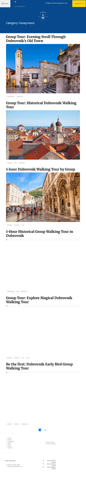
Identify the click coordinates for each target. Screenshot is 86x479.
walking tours (20, 96)
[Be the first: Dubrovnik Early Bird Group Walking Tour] (43, 396)
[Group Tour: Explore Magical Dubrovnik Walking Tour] (43, 329)
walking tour (22, 162)
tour (15, 162)
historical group (10, 291)
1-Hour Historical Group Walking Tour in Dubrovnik (39, 234)
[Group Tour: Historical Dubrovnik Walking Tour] (43, 134)
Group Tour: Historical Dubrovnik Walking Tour (41, 105)
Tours (27, 357)
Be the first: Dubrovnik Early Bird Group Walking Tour (39, 366)
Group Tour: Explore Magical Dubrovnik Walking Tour (39, 300)
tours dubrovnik (10, 96)
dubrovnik (9, 225)
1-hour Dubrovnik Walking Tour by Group (40, 169)
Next (45, 430)
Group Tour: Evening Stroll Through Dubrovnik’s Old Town (36, 39)
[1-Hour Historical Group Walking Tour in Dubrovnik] (43, 263)
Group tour (9, 162)
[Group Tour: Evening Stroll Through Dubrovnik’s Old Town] (43, 68)
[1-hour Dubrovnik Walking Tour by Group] (43, 197)
